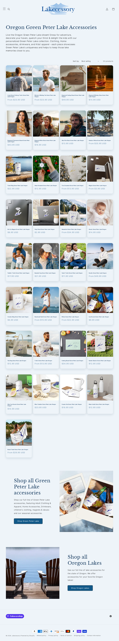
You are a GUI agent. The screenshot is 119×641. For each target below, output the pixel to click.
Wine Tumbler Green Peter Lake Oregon (45, 404)
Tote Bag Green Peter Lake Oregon (17, 360)
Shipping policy (79, 635)
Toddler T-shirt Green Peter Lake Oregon (19, 273)
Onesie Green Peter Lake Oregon (97, 229)
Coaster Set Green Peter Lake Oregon (72, 404)
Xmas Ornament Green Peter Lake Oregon (46, 185)
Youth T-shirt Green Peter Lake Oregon (72, 273)
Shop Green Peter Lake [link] (28, 521)
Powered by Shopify (28, 635)
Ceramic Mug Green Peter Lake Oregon (18, 316)
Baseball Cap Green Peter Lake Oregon (45, 273)
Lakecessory (16, 635)
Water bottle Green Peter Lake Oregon (99, 404)
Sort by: (76, 61)
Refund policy (41, 635)
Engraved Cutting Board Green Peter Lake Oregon (73, 96)
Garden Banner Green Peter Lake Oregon (100, 360)
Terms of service (66, 635)
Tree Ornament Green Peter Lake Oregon (72, 185)
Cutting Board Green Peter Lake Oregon (72, 360)
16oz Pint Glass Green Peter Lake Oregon (73, 140)
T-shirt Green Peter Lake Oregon (43, 360)
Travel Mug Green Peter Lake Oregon (17, 185)
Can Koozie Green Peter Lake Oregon (99, 316)
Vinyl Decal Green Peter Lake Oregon (45, 229)
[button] (8, 9)
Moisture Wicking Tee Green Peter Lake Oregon (45, 96)
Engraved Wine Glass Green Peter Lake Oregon (45, 141)
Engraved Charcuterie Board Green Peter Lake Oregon (19, 141)
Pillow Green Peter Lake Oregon (70, 316)
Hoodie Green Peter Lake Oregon (98, 273)
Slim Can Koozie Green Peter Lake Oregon (17, 405)
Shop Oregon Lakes (80, 588)
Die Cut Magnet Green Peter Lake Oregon (19, 229)
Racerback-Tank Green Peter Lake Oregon (46, 316)
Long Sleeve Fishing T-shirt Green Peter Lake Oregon (18, 96)
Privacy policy (53, 635)
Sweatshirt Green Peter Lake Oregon (71, 229)
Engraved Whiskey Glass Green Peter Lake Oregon (99, 96)
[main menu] (4, 9)
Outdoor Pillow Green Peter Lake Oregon (100, 140)
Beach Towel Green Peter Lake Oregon (18, 449)
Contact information (94, 635)
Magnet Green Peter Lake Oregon (98, 185)
